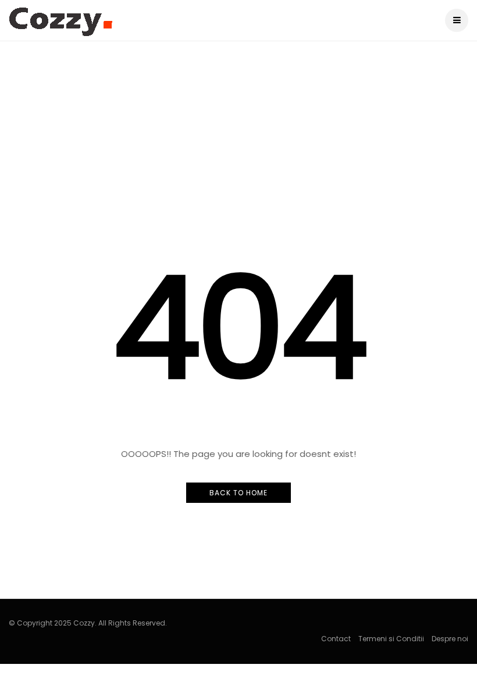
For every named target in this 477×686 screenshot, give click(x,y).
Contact (336, 639)
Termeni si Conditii (391, 639)
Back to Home (238, 493)
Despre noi (450, 639)
